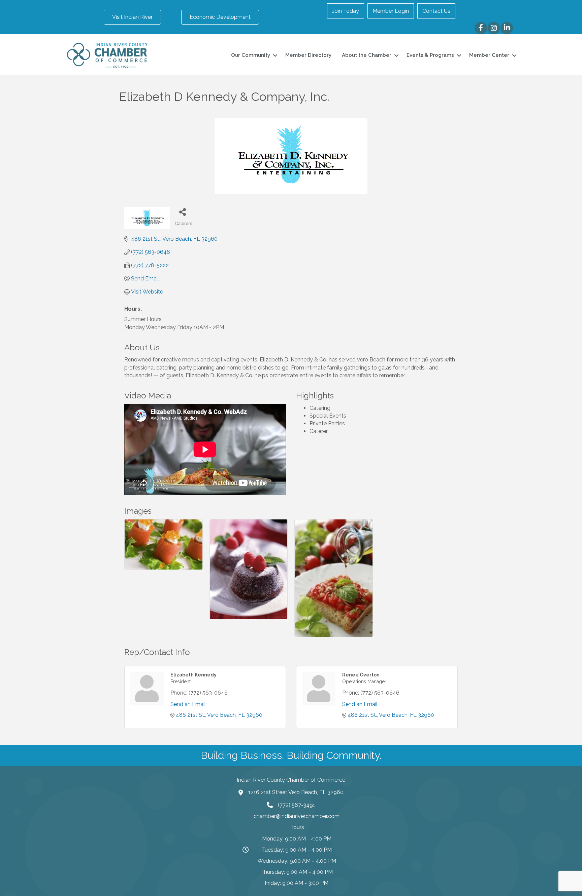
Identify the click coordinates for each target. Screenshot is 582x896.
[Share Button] (182, 211)
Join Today (345, 11)
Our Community (250, 55)
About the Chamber (366, 55)
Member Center (489, 55)
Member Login (391, 11)
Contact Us (436, 11)
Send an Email (188, 704)
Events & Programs (430, 55)
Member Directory (308, 55)
